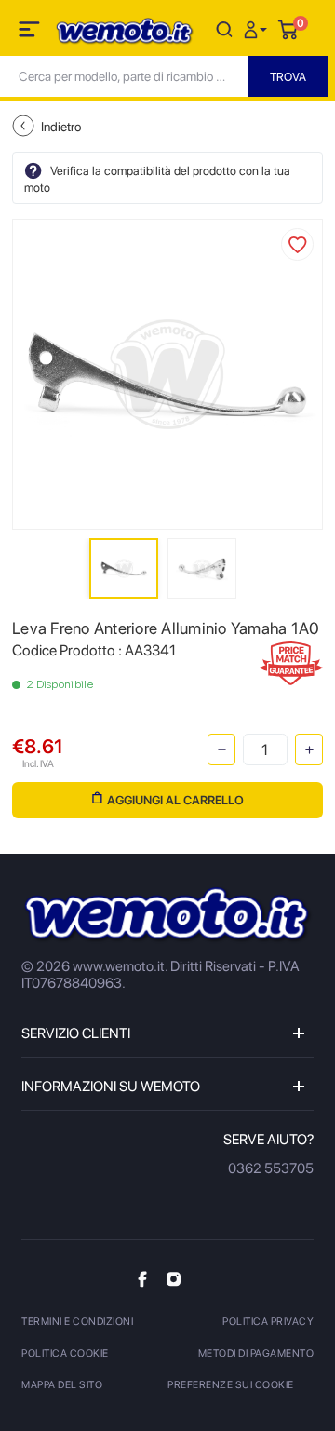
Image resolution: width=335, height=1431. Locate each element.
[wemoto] (167, 915)
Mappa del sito (61, 1385)
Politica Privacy (268, 1322)
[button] (258, 28)
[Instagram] (174, 1277)
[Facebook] (142, 1278)
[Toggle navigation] (31, 32)
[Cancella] (224, 28)
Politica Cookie (65, 1353)
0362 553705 (271, 1168)
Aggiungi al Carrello (175, 800)
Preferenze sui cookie (231, 1385)
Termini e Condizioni (77, 1322)
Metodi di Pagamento (256, 1353)
